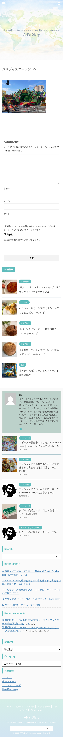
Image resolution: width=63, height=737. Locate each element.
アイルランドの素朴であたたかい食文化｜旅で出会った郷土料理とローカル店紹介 (39, 467)
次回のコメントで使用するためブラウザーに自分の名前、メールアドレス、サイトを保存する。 (30, 228)
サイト (7, 213)
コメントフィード (11, 685)
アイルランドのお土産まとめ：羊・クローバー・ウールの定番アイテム (39, 490)
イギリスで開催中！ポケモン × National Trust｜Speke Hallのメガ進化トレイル (40, 444)
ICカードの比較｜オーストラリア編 (38, 532)
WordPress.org (10, 689)
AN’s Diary (31, 34)
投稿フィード (9, 681)
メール (8, 200)
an (29, 623)
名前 (7, 188)
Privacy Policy (36, 710)
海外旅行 (19, 706)
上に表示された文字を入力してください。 (23, 239)
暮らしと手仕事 (44, 706)
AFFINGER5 (44, 732)
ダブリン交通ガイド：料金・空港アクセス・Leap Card (31, 599)
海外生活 (30, 706)
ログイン (7, 677)
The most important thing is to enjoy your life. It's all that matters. (31, 722)
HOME (10, 706)
